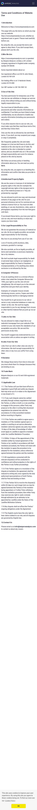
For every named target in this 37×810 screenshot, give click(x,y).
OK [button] (18, 806)
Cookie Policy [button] (10, 801)
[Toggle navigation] (33, 3)
